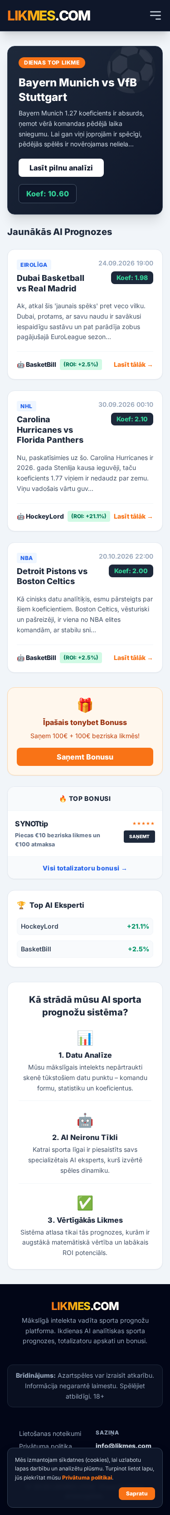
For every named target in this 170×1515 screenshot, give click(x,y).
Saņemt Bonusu (85, 756)
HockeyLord (39, 926)
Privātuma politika (45, 1446)
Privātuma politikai (87, 1477)
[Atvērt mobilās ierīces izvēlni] (155, 15)
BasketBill (36, 949)
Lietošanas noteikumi (50, 1433)
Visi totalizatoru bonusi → (85, 868)
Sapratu (137, 1493)
